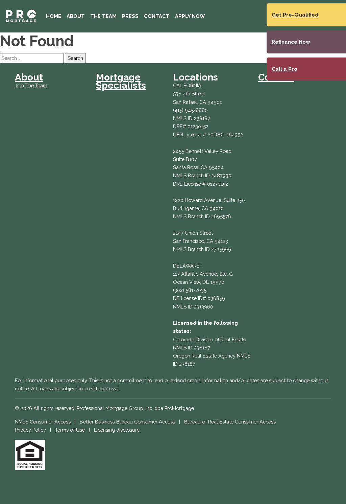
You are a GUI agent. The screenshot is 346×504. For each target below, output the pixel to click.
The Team (103, 16)
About (76, 16)
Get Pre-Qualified (295, 15)
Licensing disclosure (117, 430)
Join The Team (31, 85)
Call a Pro (284, 69)
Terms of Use (70, 430)
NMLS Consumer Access (43, 422)
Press (130, 16)
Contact (157, 16)
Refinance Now (291, 42)
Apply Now (190, 16)
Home (53, 16)
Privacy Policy (30, 430)
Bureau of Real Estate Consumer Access (230, 422)
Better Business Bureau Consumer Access (127, 422)
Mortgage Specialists (121, 81)
